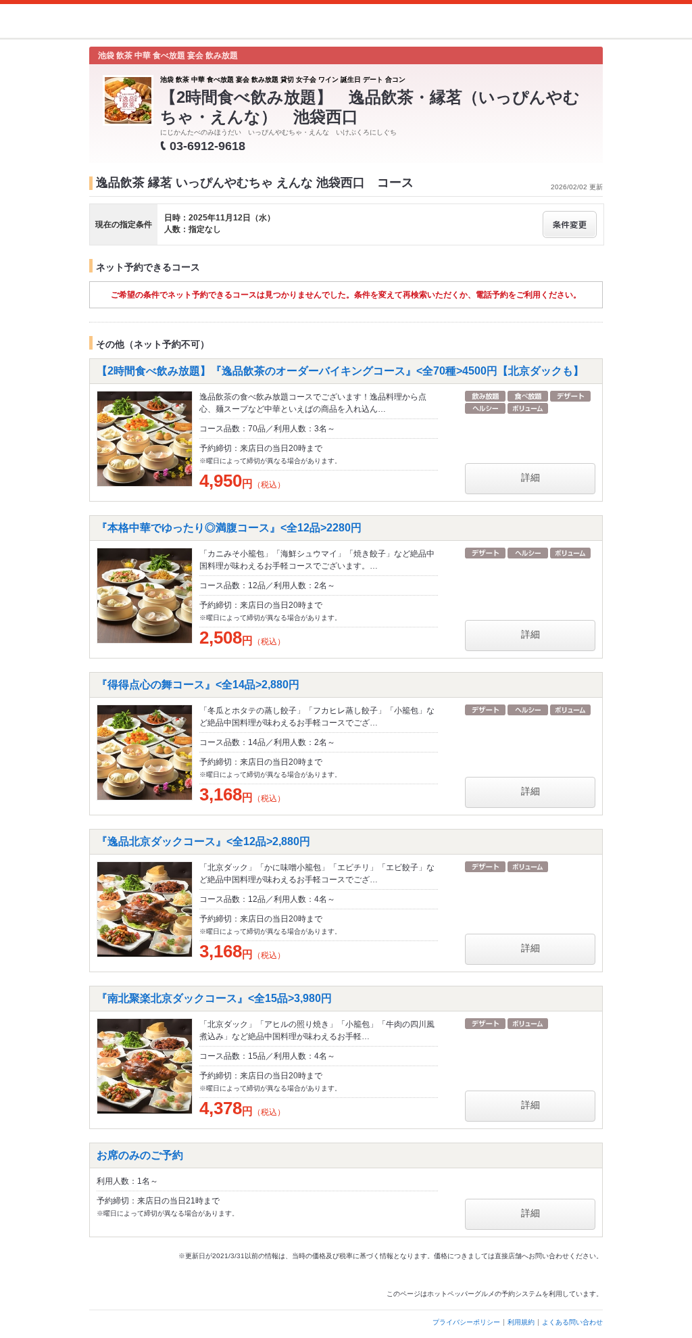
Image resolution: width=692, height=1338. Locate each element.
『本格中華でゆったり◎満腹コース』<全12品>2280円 (229, 527)
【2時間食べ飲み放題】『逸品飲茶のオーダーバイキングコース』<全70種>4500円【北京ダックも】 (340, 371)
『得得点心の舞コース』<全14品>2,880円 (198, 684)
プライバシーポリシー (466, 1322)
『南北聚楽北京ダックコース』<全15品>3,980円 (214, 998)
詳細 (530, 477)
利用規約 (521, 1322)
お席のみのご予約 (140, 1155)
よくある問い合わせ (572, 1322)
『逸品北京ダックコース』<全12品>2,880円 (203, 841)
